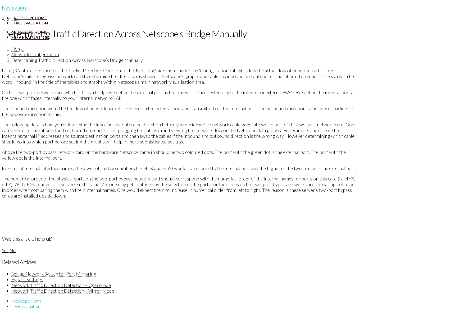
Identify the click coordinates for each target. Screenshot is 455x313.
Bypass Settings (27, 279)
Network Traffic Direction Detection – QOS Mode (61, 285)
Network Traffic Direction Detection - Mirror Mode (62, 291)
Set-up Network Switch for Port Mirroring (53, 273)
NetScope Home (26, 301)
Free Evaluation (25, 306)
